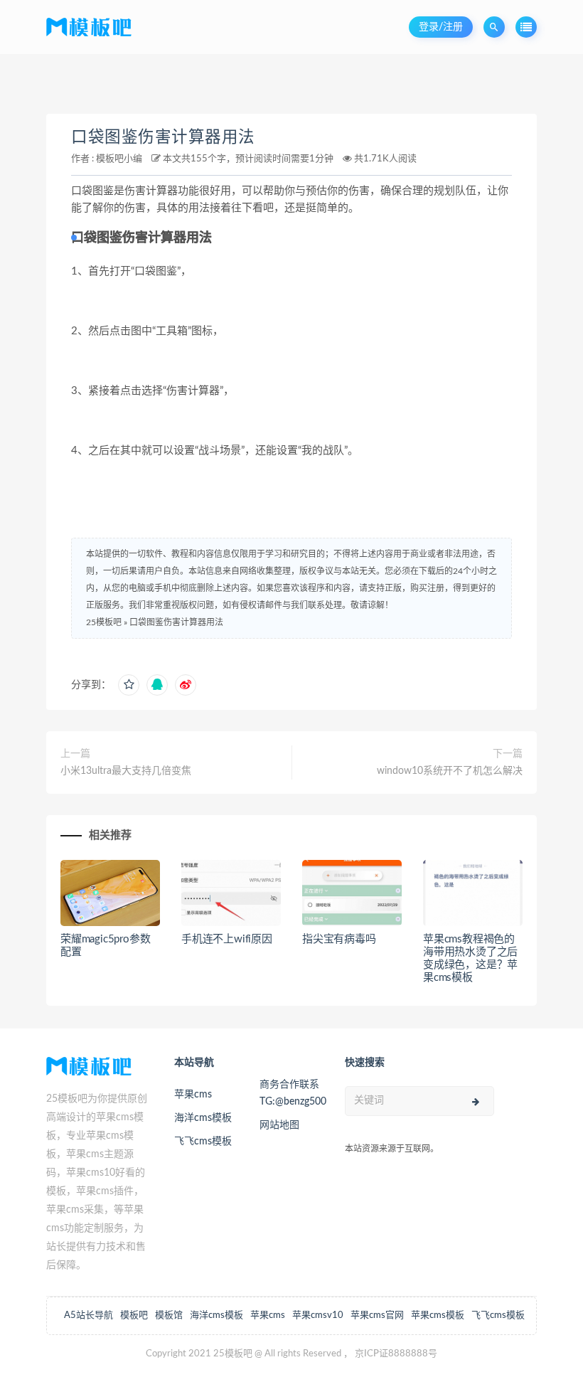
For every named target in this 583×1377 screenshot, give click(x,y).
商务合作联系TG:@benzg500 (291, 1093)
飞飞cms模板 (203, 1142)
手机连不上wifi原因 (226, 939)
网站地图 (279, 1125)
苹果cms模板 (437, 1315)
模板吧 (134, 1315)
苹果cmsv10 (317, 1315)
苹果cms (193, 1095)
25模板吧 (104, 622)
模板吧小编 (119, 159)
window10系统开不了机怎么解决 (450, 771)
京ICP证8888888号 (396, 1354)
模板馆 (169, 1315)
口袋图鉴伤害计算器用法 (163, 137)
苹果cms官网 (377, 1315)
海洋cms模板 (203, 1118)
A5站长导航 (88, 1315)
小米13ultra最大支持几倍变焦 (125, 771)
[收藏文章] (128, 685)
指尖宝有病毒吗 (339, 939)
